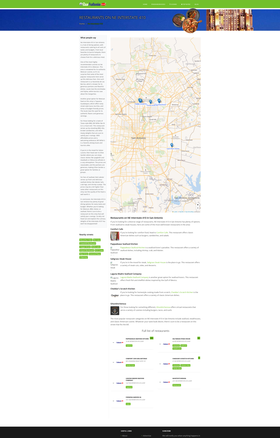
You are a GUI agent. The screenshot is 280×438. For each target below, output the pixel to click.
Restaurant (176, 385)
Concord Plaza (94, 254)
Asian (128, 404)
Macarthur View (86, 240)
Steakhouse (177, 349)
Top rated (186, 4)
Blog (197, 4)
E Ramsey (83, 257)
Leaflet (175, 212)
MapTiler (181, 212)
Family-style (130, 365)
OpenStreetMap (189, 212)
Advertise (147, 435)
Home (145, 4)
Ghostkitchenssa (163, 307)
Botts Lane (96, 247)
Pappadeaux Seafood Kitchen (132, 247)
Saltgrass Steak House (156, 262)
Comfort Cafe (162, 232)
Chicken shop (185, 365)
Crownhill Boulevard (87, 243)
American (176, 346)
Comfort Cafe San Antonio (136, 359)
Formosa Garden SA (133, 397)
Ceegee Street (85, 247)
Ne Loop (97, 240)
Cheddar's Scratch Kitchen (182, 292)
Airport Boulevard (87, 250)
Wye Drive (84, 254)
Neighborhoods (158, 4)
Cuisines (173, 4)
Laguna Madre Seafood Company (134, 277)
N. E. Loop (99, 250)
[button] (140, 101)
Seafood (129, 346)
